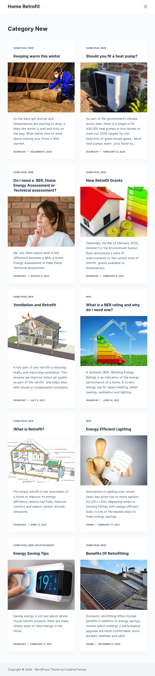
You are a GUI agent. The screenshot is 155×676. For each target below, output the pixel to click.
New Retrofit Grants (104, 180)
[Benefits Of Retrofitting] (113, 585)
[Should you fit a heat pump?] (113, 87)
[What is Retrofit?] (41, 460)
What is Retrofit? (28, 429)
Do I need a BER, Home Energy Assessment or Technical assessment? (34, 185)
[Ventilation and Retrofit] (41, 336)
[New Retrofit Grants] (113, 212)
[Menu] (145, 6)
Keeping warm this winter (36, 56)
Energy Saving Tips (31, 553)
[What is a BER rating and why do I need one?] (113, 341)
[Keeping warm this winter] (41, 87)
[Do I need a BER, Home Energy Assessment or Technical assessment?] (41, 221)
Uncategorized (44, 545)
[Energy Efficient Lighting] (113, 460)
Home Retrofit (24, 6)
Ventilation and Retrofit (34, 305)
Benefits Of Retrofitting (107, 553)
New (30, 48)
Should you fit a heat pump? (111, 56)
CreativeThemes (75, 669)
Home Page (20, 48)
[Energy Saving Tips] (41, 585)
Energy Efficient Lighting (108, 429)
